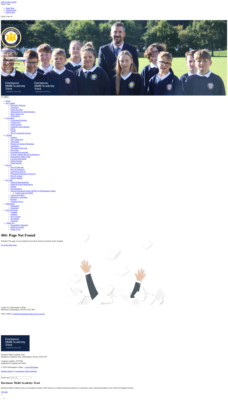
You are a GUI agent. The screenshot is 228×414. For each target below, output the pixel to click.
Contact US (10, 223)
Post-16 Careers (16, 176)
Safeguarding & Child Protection (22, 112)
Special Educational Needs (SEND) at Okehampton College (33, 191)
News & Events (12, 210)
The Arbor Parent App (18, 148)
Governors (14, 107)
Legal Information (31, 367)
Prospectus (14, 208)
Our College (10, 103)
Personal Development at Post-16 (22, 174)
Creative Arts (15, 122)
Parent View (10, 12)
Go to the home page (9, 245)
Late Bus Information (18, 159)
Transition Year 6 (16, 202)
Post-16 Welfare (16, 178)
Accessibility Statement (19, 225)
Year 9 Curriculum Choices (20, 133)
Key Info (9, 180)
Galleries (13, 214)
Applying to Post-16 (18, 172)
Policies (13, 187)
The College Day (16, 140)
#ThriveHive (15, 116)
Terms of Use (15, 229)
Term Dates (14, 142)
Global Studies (15, 125)
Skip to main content (8, 2)
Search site (5, 378)
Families (9, 135)
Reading (13, 199)
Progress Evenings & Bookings (22, 144)
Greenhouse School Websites (26, 371)
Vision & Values (16, 110)
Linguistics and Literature (20, 127)
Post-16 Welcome (17, 167)
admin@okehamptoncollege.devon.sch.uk (29, 314)
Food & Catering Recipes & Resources (25, 155)
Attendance (14, 146)
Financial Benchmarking (19, 182)
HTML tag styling (17, 227)
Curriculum (10, 118)
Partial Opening (16, 161)
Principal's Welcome (18, 105)
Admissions (10, 204)
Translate (23, 60)
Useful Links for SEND (24, 193)
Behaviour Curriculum (18, 197)
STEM (13, 131)
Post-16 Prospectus (17, 169)
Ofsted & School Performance (21, 184)
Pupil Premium (16, 189)
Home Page (10, 8)
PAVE (12, 129)
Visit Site (4, 392)
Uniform (13, 137)
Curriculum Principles (18, 120)
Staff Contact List (17, 114)
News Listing (15, 217)
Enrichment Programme (19, 152)
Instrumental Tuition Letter (20, 157)
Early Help (14, 150)
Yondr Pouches (16, 163)
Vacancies (14, 221)
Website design (6, 371)
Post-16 (8, 165)
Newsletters (14, 219)
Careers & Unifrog (17, 195)
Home (8, 101)
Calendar (13, 212)
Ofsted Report (11, 10)
